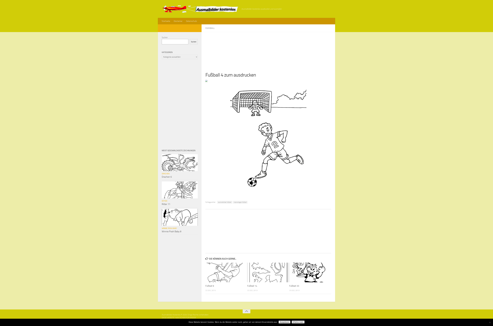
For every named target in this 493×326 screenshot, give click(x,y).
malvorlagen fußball (240, 202)
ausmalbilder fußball (224, 202)
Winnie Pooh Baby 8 (171, 231)
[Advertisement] (268, 50)
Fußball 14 (252, 286)
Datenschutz (191, 21)
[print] (206, 81)
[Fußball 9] (226, 272)
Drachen (165, 174)
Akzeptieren (284, 322)
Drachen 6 (167, 176)
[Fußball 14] (268, 272)
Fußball (210, 28)
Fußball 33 (294, 286)
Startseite (166, 21)
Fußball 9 (209, 286)
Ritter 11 (166, 204)
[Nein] (490, 322)
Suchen (165, 37)
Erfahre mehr (298, 322)
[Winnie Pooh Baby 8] (180, 217)
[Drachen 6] (180, 162)
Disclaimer (178, 21)
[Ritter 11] (180, 189)
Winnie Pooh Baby (169, 228)
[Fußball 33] (310, 272)
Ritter (164, 201)
